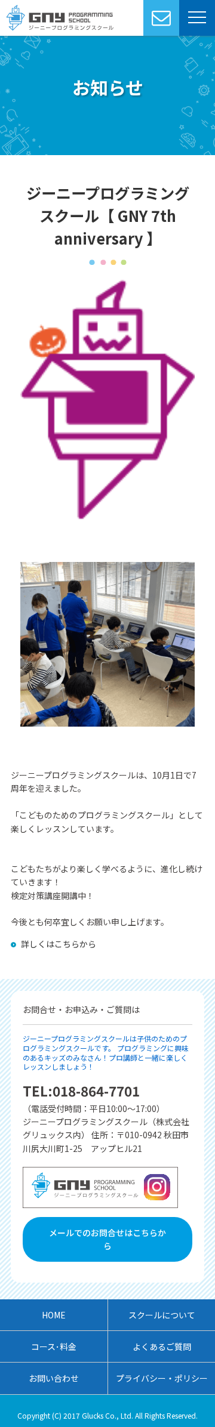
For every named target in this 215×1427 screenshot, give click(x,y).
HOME (54, 1315)
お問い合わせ (54, 1378)
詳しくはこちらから (58, 944)
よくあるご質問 (162, 1346)
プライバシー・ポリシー (162, 1378)
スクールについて (161, 1315)
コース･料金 (53, 1346)
